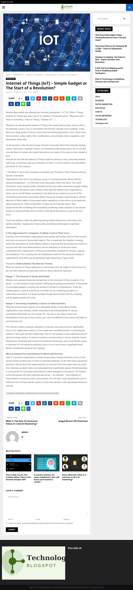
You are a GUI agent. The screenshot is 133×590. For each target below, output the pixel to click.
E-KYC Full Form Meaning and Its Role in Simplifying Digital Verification (109, 70)
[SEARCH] (124, 18)
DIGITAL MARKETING (103, 104)
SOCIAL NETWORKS (103, 116)
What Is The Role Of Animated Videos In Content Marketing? (21, 422)
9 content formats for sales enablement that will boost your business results (46, 478)
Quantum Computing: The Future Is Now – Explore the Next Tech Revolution (110, 59)
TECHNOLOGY (10, 78)
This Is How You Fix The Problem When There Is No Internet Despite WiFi (18, 477)
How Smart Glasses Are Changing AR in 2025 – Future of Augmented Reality (111, 48)
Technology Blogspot (96, 587)
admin (10, 92)
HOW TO (98, 112)
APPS (97, 97)
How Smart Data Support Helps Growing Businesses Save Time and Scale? (110, 37)
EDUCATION (100, 108)
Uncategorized (101, 123)
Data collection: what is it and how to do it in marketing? (74, 477)
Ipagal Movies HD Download (73, 421)
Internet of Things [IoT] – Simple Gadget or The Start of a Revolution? (33, 393)
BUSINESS (99, 101)
